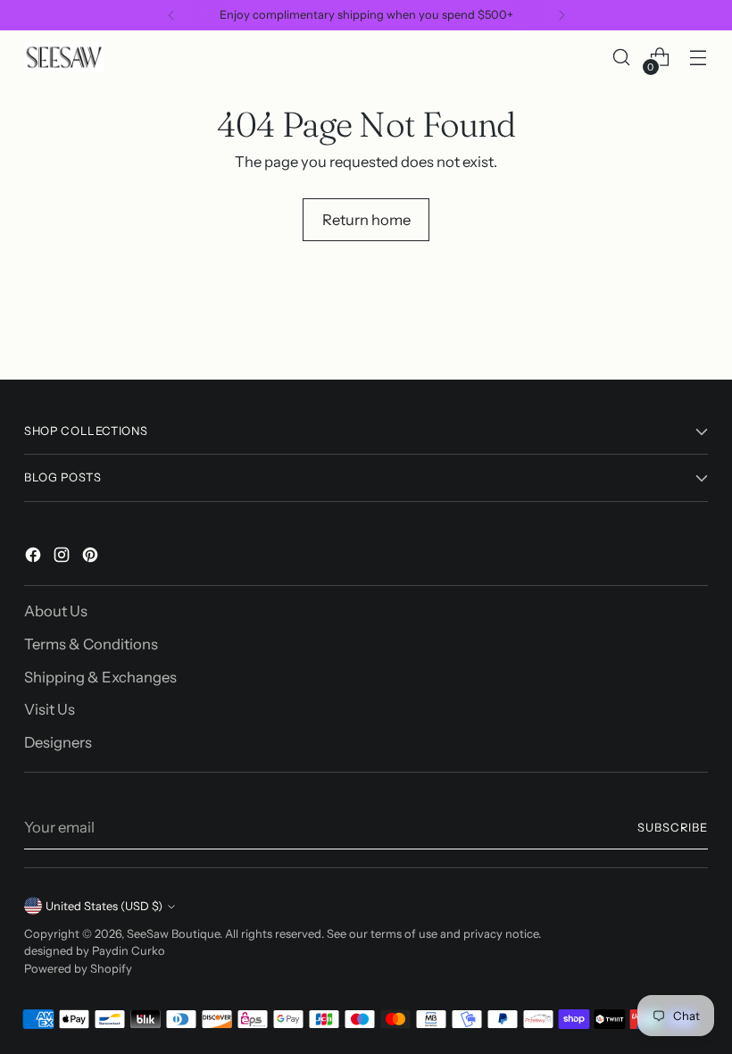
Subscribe (672, 827)
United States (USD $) (104, 906)
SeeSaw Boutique (173, 934)
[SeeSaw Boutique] (64, 56)
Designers (58, 742)
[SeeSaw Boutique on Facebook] (35, 558)
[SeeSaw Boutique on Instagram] (63, 558)
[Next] (561, 15)
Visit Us (49, 709)
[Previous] (171, 15)
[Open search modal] (621, 57)
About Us (55, 611)
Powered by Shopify (78, 968)
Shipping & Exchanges (100, 677)
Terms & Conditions (91, 644)
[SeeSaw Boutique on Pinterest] (92, 558)
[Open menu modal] (698, 57)
